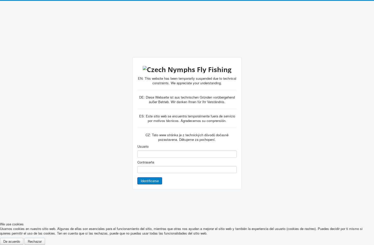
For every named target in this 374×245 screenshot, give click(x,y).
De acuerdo (11, 241)
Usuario (143, 146)
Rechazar (35, 241)
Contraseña (145, 162)
